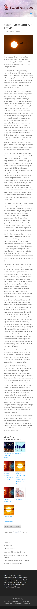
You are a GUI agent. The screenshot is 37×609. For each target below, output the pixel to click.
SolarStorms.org (17, 599)
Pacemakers (19, 499)
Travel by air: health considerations (8, 519)
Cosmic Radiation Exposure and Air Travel (8, 476)
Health (18, 31)
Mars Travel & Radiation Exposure (15, 552)
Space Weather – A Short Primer (9, 455)
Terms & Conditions (11, 601)
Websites (18, 604)
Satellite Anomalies (7, 500)
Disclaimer (8, 604)
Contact (27, 604)
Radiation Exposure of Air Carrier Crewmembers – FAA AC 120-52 (20, 478)
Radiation (18, 453)
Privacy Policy (26, 601)
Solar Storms (10, 31)
